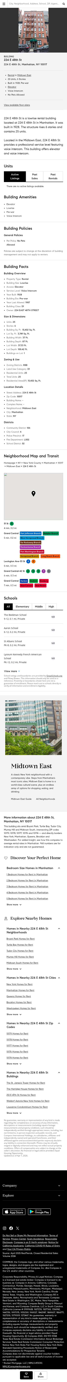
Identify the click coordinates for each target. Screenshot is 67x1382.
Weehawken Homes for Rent (21, 1008)
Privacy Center (18, 1239)
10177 (19, 833)
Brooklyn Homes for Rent (19, 1002)
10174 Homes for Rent (17, 1057)
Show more (12, 904)
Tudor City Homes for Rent (20, 950)
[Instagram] (6, 1227)
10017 (60, 463)
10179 (6, 833)
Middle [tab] (39, 606)
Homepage (9, 463)
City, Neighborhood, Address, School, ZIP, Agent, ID (34, 3)
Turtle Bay (44, 826)
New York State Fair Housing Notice (28, 1345)
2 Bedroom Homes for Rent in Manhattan (27, 880)
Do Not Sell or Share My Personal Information (25, 1235)
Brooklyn (40, 836)
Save (26, 1376)
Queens (31, 836)
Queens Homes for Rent (19, 996)
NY (19, 463)
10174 (35, 833)
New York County (32, 463)
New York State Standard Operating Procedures (32, 1346)
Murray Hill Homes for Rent (20, 956)
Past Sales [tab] (35, 176)
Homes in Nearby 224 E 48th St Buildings (27, 1074)
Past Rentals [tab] (53, 176)
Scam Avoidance (35, 1239)
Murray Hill (9, 829)
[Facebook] (12, 1227)
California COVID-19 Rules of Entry (42, 1245)
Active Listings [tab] (14, 176)
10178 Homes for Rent (17, 1039)
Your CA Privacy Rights (19, 1249)
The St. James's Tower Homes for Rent (26, 1083)
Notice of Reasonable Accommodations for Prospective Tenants (30, 1349)
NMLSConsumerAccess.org (16, 1366)
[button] (4, 4)
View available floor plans (17, 105)
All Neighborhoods (45, 799)
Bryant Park (32, 826)
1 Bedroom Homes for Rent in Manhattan (27, 874)
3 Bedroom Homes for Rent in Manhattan (27, 886)
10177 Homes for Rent (17, 1045)
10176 (25, 833)
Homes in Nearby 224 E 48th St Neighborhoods (27, 930)
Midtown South (27, 829)
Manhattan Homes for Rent (20, 990)
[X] (19, 1227)
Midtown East (24, 75)
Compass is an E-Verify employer (30, 1242)
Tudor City (56, 826)
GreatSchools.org (54, 675)
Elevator (12, 87)
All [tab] (8, 606)
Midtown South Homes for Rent (22, 962)
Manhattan (49, 463)
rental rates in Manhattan (26, 843)
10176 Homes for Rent (17, 1051)
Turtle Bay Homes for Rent (20, 944)
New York (8, 836)
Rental (11, 75)
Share (41, 1376)
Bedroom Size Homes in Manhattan (30, 868)
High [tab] (51, 606)
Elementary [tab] (22, 606)
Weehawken (10, 840)
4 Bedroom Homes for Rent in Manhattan (27, 892)
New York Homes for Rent (20, 984)
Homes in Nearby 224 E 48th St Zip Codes (30, 1025)
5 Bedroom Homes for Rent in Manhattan (27, 898)
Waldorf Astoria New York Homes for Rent (28, 1101)
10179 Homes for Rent (17, 1033)
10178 (12, 833)
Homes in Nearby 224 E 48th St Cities (31, 978)
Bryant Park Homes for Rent (21, 938)
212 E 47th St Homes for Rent (21, 1095)
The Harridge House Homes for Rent (25, 1089)
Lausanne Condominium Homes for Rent (27, 1107)
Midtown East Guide (21, 799)
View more (10, 671)
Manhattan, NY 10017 (34, 64)
